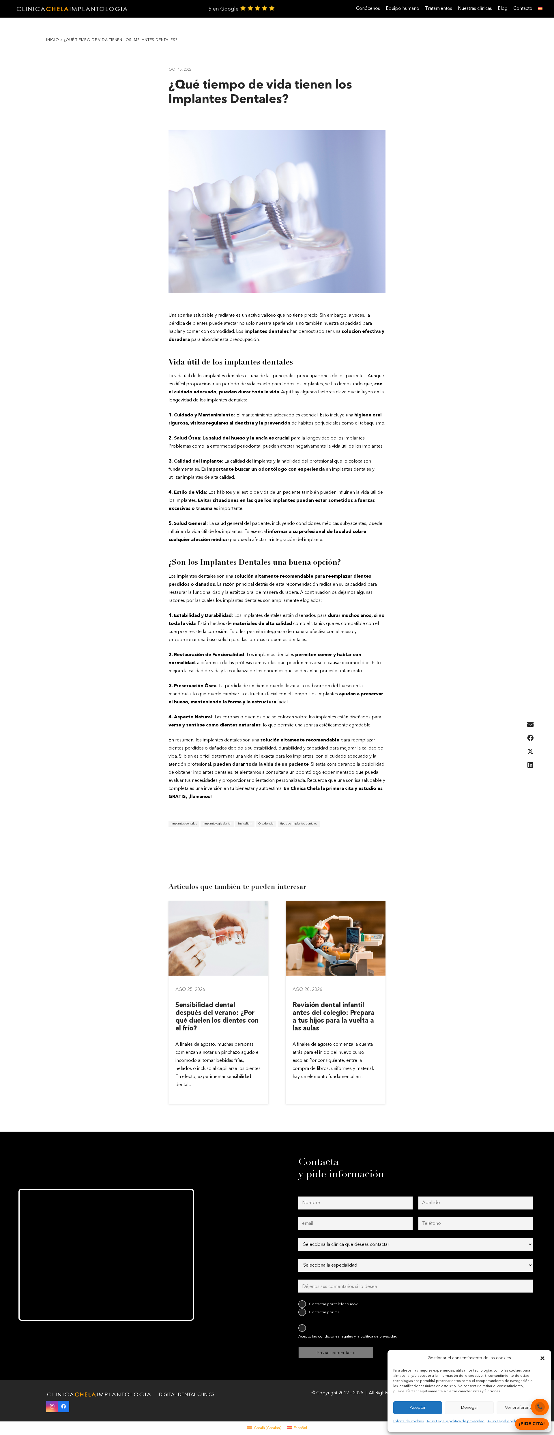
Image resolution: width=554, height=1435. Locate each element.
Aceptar (418, 1408)
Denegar (469, 1408)
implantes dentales (184, 823)
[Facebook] (63, 1406)
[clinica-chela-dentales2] (73, 8)
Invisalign (245, 823)
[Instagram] (52, 1406)
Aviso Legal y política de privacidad (455, 1421)
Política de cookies (408, 1421)
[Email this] (530, 724)
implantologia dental (217, 823)
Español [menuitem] (300, 1428)
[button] (542, 1358)
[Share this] (530, 738)
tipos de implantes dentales (298, 823)
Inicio (52, 40)
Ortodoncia (266, 823)
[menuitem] (264, 1428)
